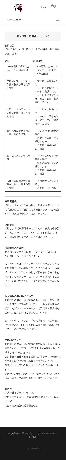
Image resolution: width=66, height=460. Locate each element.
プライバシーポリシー (48, 433)
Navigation (14, 19)
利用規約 (33, 437)
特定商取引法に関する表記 (20, 433)
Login (44, 7)
